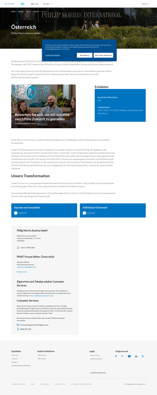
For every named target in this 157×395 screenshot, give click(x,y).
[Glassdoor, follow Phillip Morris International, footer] (142, 356)
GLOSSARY (45, 384)
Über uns (15, 355)
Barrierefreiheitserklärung (21, 365)
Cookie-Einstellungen (52, 55)
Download (22, 213)
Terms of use (94, 355)
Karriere (15, 359)
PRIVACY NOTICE (18, 384)
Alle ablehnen (84, 55)
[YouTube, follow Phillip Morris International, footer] (129, 356)
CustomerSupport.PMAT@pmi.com (34, 325)
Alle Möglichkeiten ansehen (25, 123)
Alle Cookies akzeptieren (103, 55)
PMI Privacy (42, 359)
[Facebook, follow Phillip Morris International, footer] (116, 356)
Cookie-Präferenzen (98, 372)
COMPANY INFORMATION (81, 384)
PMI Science (42, 355)
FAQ (32, 384)
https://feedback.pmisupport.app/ (41, 296)
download (91, 213)
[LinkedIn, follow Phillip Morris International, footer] (136, 356)
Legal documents (96, 359)
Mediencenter (22, 272)
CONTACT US (60, 384)
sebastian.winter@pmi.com (26, 267)
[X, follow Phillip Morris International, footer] (122, 356)
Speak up (15, 362)
